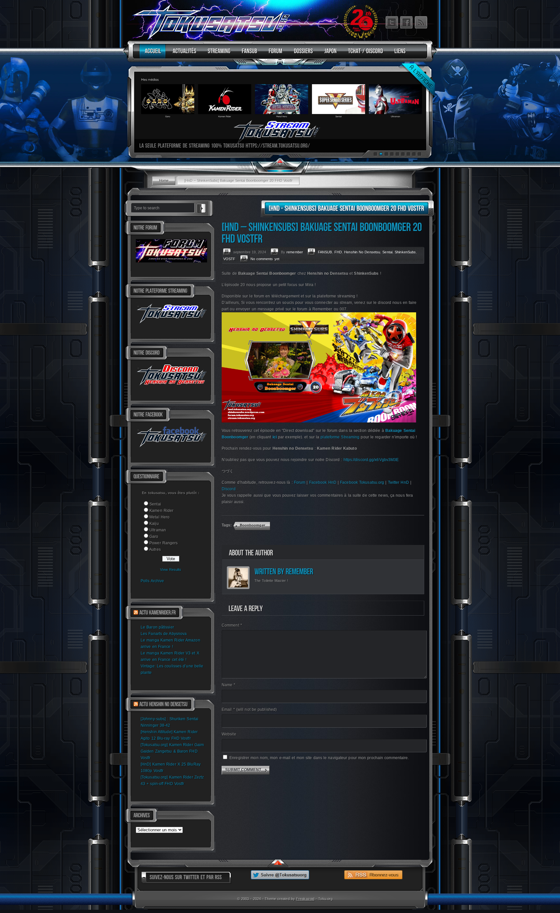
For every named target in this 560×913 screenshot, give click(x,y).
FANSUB (325, 252)
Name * (229, 685)
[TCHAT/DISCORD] (364, 54)
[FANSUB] (248, 54)
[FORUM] (274, 54)
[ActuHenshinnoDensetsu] (163, 704)
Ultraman (157, 530)
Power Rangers (163, 543)
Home (164, 180)
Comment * (232, 625)
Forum (300, 482)
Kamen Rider (161, 510)
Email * (249, 709)
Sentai (155, 504)
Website (229, 734)
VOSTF (229, 259)
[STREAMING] (217, 54)
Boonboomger (252, 525)
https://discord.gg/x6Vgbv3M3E (371, 459)
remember (294, 252)
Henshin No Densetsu (362, 252)
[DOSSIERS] (301, 54)
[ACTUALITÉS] (183, 54)
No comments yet (265, 259)
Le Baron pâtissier (157, 627)
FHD (338, 252)
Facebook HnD (322, 482)
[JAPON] (329, 54)
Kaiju (154, 523)
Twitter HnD (398, 482)
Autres (155, 549)
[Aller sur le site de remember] (299, 571)
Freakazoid (305, 899)
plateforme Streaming (340, 437)
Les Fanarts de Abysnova (164, 633)
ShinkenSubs (405, 252)
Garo (153, 536)
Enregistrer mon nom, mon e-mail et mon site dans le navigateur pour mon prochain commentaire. (319, 758)
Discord (229, 489)
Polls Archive (152, 581)
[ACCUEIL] (151, 54)
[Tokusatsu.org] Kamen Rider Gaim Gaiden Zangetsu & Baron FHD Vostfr (172, 751)
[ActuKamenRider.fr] (157, 612)
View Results (170, 570)
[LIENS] (398, 54)
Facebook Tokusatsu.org (362, 482)
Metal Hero (159, 517)
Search (201, 207)
